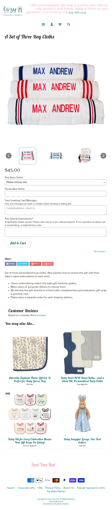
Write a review (38, 315)
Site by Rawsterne (56, 502)
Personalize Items (15, 189)
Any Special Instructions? (19, 218)
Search (11, 488)
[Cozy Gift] (13, 11)
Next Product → (100, 252)
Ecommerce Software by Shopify (56, 504)
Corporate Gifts (26, 488)
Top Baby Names (56, 491)
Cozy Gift (55, 499)
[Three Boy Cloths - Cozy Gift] (27, 155)
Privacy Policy (53, 488)
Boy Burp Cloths (14, 177)
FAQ (40, 488)
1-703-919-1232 (76, 12)
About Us (68, 488)
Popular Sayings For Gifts (91, 488)
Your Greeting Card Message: (21, 200)
